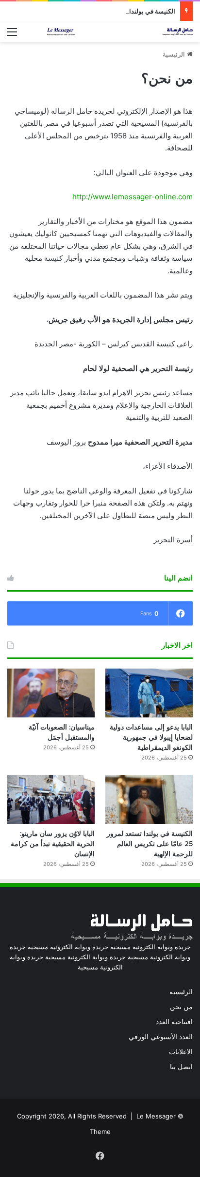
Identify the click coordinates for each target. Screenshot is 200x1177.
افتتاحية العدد (174, 1022)
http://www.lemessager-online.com (132, 196)
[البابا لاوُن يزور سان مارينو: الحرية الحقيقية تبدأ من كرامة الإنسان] (51, 799)
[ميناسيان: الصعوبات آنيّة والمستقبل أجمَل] (51, 693)
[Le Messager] (120, 31)
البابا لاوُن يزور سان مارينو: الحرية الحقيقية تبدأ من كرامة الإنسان (53, 843)
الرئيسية (175, 54)
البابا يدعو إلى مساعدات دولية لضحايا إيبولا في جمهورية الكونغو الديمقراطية (151, 737)
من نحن (181, 1007)
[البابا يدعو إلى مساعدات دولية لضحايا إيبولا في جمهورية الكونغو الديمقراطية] (149, 693)
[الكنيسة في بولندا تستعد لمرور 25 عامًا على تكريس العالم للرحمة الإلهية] (149, 799)
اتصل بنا (181, 1067)
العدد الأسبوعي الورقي (161, 1037)
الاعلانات (181, 1052)
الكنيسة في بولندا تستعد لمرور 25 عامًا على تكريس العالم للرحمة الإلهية (150, 843)
